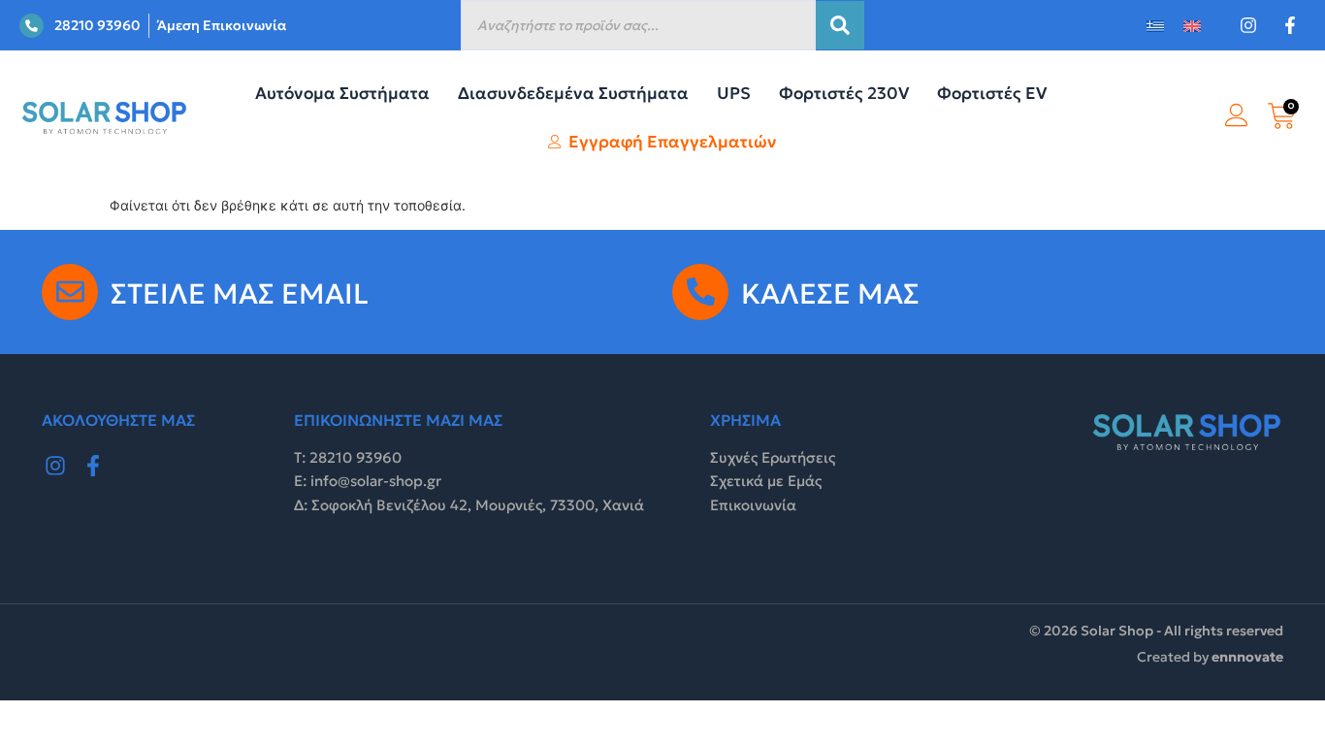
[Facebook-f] (94, 466)
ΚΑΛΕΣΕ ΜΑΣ (830, 293)
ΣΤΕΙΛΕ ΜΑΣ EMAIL (240, 293)
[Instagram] (55, 466)
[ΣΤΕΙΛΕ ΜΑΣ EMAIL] (70, 292)
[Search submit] (840, 25)
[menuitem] (1155, 26)
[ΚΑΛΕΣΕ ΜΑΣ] (700, 292)
